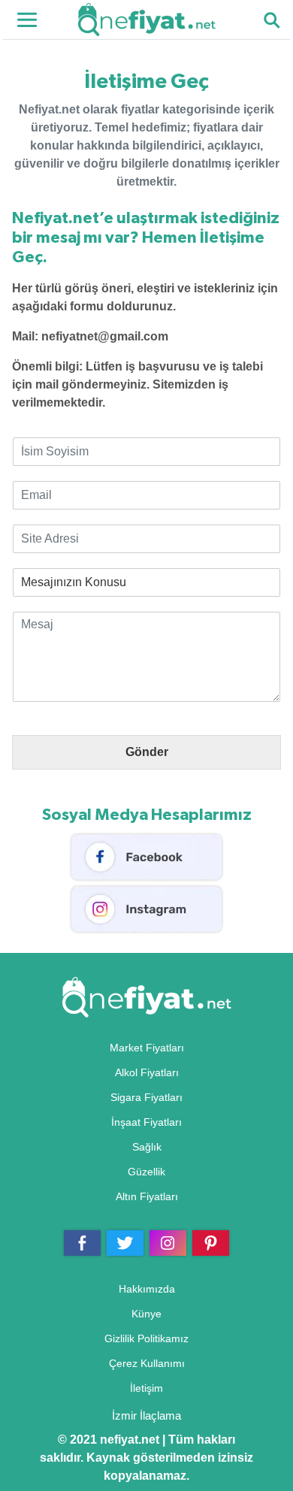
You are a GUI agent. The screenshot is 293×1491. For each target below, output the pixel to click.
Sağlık (147, 1147)
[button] (271, 20)
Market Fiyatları (147, 1048)
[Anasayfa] (147, 18)
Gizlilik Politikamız (146, 1338)
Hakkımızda (147, 1289)
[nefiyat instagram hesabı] (146, 908)
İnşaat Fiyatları (146, 1122)
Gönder (146, 752)
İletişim (146, 1388)
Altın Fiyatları (147, 1196)
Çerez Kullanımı (147, 1363)
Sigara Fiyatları (146, 1097)
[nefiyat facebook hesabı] (146, 856)
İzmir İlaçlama (146, 1415)
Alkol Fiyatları (147, 1072)
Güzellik (146, 1172)
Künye (146, 1314)
